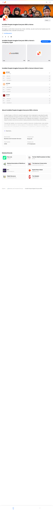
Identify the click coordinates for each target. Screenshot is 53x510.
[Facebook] (5, 37)
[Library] (39, 508)
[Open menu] (50, 2)
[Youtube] (11, 37)
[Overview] (13, 508)
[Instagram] (8, 37)
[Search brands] (47, 2)
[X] (2, 37)
